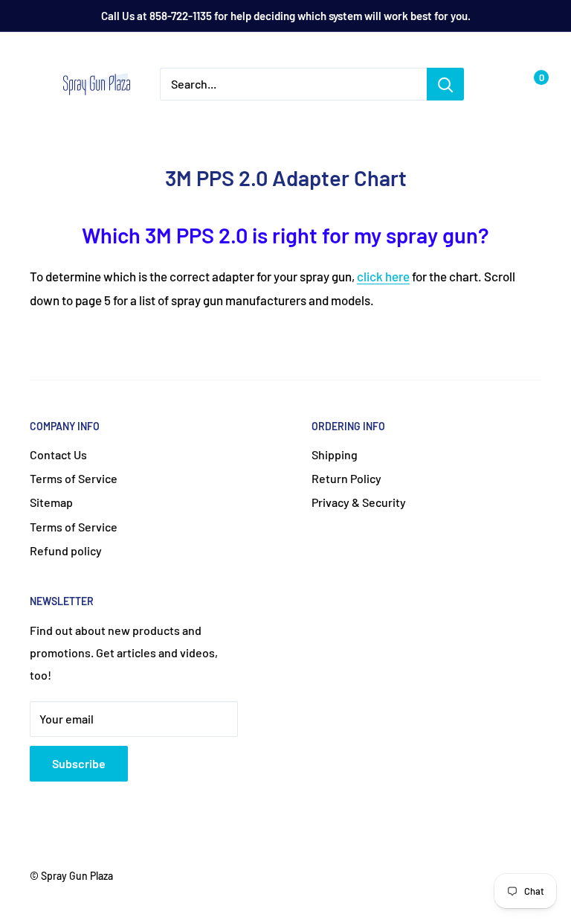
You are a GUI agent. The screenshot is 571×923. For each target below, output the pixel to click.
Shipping (335, 454)
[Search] (445, 84)
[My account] (498, 84)
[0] (529, 84)
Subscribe (79, 763)
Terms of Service (73, 478)
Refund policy (66, 550)
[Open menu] (37, 85)
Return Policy (346, 478)
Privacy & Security (359, 502)
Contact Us (58, 454)
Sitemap (51, 502)
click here (383, 276)
